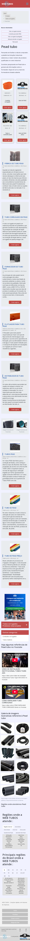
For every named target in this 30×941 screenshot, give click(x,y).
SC (25, 870)
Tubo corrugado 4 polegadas (15, 36)
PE (8, 873)
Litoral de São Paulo (21, 832)
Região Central (8, 827)
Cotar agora (7, 107)
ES (13, 870)
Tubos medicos (7, 640)
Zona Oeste (7, 829)
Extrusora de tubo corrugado (15, 39)
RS (4, 873)
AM (5, 876)
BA (13, 873)
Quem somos (15, 918)
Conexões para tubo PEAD (15, 34)
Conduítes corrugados (10, 636)
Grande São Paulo (8, 832)
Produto (15, 914)
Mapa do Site (15, 922)
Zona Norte (18, 827)
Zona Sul (15, 829)
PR (21, 870)
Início (15, 910)
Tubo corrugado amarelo (15, 31)
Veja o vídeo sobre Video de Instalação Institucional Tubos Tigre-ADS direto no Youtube (14, 678)
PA (9, 876)
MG (9, 870)
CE (17, 873)
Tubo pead (15, 42)
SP (17, 870)
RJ (4, 870)
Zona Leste (23, 829)
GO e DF (22, 873)
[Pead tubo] (7, 86)
